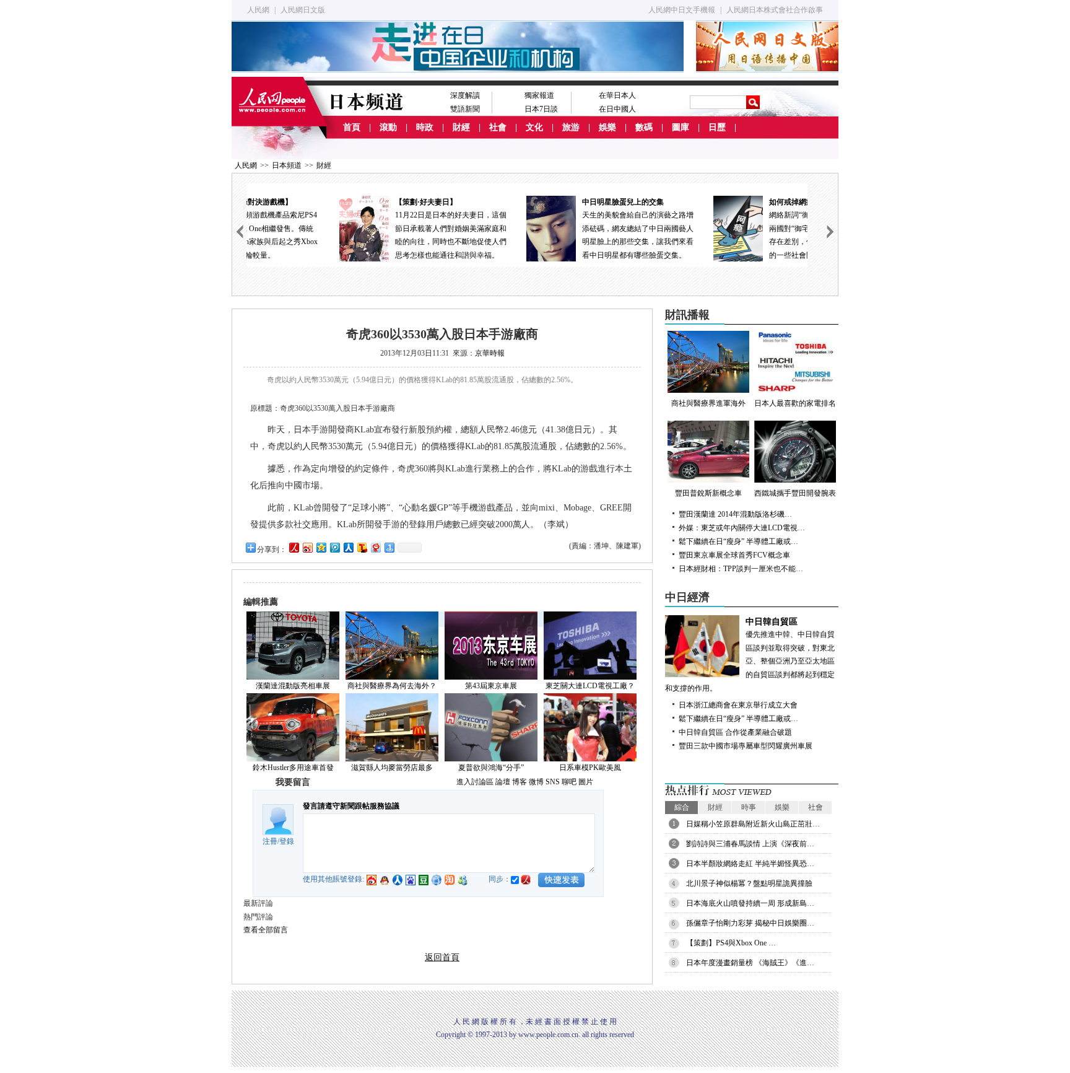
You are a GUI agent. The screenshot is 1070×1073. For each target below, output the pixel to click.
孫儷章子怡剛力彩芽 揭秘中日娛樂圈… (750, 923)
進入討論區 (475, 781)
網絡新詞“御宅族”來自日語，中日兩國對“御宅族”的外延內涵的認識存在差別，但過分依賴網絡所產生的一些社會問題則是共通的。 (742, 229)
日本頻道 (287, 165)
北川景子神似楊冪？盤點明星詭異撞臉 (749, 883)
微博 (536, 781)
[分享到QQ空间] (321, 547)
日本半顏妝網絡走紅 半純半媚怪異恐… (750, 863)
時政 (424, 127)
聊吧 (569, 781)
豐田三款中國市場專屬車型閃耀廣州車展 (745, 746)
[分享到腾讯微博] (334, 547)
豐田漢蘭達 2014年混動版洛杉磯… (735, 514)
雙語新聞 (465, 109)
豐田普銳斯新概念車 (708, 493)
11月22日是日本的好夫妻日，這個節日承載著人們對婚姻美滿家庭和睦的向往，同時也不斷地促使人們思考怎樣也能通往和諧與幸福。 (368, 229)
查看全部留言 (265, 930)
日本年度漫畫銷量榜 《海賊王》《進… (750, 962)
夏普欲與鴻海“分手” (491, 767)
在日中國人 (617, 109)
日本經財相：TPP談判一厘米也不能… (741, 568)
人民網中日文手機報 (681, 10)
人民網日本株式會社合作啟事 (774, 10)
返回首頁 (442, 957)
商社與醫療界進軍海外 (708, 403)
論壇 (502, 781)
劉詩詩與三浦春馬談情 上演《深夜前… (750, 843)
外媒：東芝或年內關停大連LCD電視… (742, 527)
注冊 (270, 841)
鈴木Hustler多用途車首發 (293, 767)
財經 (461, 127)
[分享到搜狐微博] (361, 547)
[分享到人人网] (348, 547)
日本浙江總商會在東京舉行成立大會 (738, 705)
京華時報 (490, 353)
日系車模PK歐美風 (590, 767)
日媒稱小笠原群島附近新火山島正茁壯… (753, 824)
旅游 (571, 127)
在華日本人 (617, 95)
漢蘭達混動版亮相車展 (293, 685)
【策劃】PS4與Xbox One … (731, 943)
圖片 (585, 781)
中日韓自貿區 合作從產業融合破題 (735, 732)
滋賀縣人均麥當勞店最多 (392, 767)
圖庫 (680, 127)
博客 (519, 781)
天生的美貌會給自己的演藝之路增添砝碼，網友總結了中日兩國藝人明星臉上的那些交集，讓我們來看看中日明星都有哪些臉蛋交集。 (555, 229)
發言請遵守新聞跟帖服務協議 (351, 806)
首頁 (351, 127)
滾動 (388, 127)
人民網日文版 (303, 10)
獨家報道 (539, 95)
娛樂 (607, 127)
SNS (553, 781)
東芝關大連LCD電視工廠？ (590, 685)
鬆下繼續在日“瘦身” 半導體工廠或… (738, 541)
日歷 (717, 127)
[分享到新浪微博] (307, 547)
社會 (498, 127)
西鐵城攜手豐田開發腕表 (795, 493)
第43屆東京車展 (491, 685)
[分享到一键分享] (389, 547)
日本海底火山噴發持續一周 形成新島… (750, 903)
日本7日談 (541, 109)
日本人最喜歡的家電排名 (795, 403)
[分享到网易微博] (375, 547)
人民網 (258, 10)
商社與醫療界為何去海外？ (392, 685)
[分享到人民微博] (293, 547)
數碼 (644, 127)
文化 (534, 127)
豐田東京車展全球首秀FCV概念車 (734, 555)
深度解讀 (465, 95)
